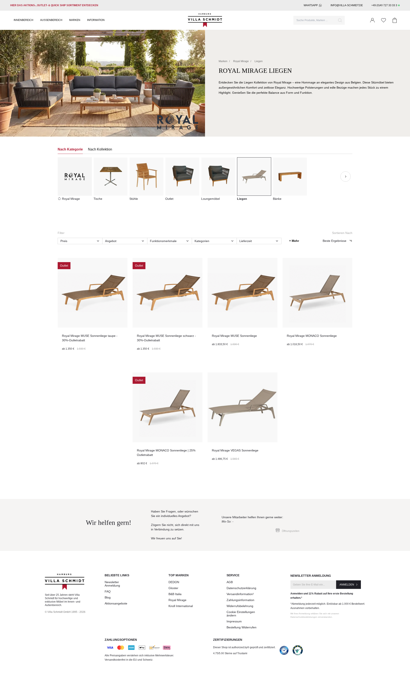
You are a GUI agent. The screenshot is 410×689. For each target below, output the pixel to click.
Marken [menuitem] (74, 20)
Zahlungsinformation (240, 600)
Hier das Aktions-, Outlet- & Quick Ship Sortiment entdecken (54, 5)
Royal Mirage (177, 600)
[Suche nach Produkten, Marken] (340, 20)
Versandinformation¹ (240, 594)
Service (233, 575)
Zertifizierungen (227, 639)
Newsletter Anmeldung (112, 583)
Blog (108, 597)
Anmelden (347, 584)
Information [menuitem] (96, 20)
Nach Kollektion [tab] (100, 149)
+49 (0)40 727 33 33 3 (384, 5)
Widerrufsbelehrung (240, 606)
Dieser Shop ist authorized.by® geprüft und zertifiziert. (244, 647)
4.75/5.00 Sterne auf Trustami (230, 653)
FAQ (108, 591)
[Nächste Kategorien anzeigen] (345, 176)
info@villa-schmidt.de (347, 5)
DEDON (173, 582)
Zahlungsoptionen (121, 639)
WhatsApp (311, 5)
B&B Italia (175, 594)
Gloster (173, 588)
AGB (230, 582)
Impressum (234, 621)
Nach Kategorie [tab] (70, 149)
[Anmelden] (372, 20)
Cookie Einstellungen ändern (241, 613)
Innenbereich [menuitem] (23, 20)
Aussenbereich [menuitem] (51, 20)
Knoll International (180, 606)
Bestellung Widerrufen (241, 627)
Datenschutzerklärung (241, 588)
